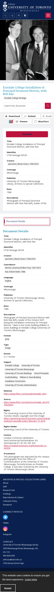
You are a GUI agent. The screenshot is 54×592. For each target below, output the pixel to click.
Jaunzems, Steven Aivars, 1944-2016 (23, 164)
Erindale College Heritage (15, 98)
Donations (7, 504)
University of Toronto (31, 365)
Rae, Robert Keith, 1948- (15, 271)
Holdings (7, 494)
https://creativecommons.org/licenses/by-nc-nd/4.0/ (25, 447)
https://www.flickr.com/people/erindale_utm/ (25, 393)
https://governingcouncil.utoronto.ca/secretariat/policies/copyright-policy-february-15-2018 (27, 419)
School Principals (41, 373)
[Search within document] (48, 106)
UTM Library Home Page (13, 563)
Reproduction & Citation (13, 497)
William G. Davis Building (30, 377)
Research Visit (9, 490)
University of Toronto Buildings (18, 373)
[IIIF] (11, 121)
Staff (5, 486)
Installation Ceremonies (15, 381)
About (5, 483)
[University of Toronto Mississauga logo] (27, 6)
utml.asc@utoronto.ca (12, 559)
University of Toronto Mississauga (19, 369)
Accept (7, 588)
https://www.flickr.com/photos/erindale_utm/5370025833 (26, 403)
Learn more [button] (31, 579)
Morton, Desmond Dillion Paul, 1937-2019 (23, 268)
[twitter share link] (5, 517)
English (8, 281)
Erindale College (12, 365)
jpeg (7, 339)
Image (7, 348)
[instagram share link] (5, 528)
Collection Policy (10, 501)
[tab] (27, 134)
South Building (11, 377)
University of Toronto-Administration (21, 385)
